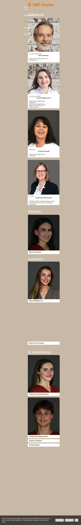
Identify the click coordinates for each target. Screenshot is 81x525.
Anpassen (69, 520)
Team (26, 21)
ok (76, 520)
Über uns (26, 8)
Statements (29, 15)
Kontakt (27, 34)
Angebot (27, 27)
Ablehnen (59, 520)
